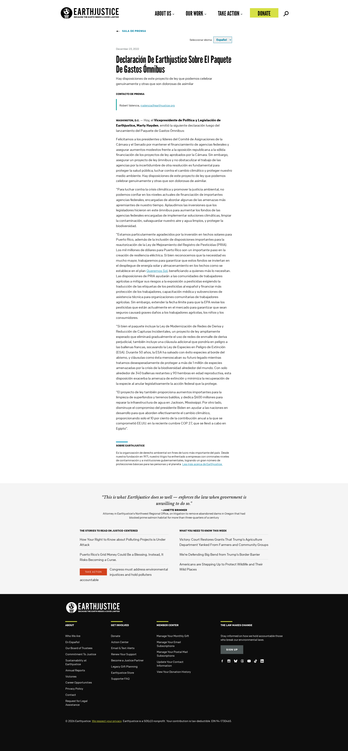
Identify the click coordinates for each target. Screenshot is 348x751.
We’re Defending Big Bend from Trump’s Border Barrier (219, 554)
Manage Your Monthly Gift (173, 636)
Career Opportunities (78, 682)
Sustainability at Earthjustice (76, 662)
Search (285, 13)
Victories (70, 676)
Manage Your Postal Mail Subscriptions (172, 653)
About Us (163, 13)
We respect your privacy (107, 721)
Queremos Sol (156, 271)
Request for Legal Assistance (76, 702)
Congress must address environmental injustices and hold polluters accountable (124, 574)
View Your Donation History (174, 672)
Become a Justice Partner (127, 660)
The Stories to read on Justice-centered (109, 530)
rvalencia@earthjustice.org (157, 105)
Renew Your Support (123, 654)
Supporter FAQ (120, 678)
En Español (72, 642)
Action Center (120, 642)
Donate (264, 13)
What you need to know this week (203, 530)
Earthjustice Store (122, 672)
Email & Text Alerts (122, 648)
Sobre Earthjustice (130, 445)
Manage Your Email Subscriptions (169, 644)
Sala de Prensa (134, 31)
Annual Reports (75, 670)
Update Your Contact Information (170, 663)
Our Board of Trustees (78, 648)
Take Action (228, 13)
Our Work (194, 13)
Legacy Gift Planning (124, 666)
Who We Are (72, 636)
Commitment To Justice (80, 654)
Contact (70, 695)
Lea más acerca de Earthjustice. (202, 464)
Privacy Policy (74, 688)
